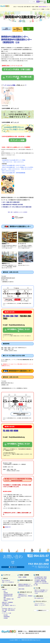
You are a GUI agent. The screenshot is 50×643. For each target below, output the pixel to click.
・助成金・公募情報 (22, 577)
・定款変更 (5, 592)
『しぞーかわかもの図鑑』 (9, 85)
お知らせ (14, 6)
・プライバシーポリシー (39, 603)
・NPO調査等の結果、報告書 (40, 577)
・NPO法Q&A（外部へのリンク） (8, 608)
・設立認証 (5, 615)
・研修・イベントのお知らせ (7, 582)
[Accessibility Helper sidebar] (48, 1)
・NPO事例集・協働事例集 (40, 580)
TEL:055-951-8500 (10, 430)
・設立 (4, 591)
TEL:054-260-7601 (10, 316)
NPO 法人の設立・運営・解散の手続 (24, 6)
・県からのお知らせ (5, 580)
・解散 (4, 597)
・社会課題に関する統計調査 (40, 581)
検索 (38, 1)
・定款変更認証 (6, 616)
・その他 (36, 593)
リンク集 (47, 9)
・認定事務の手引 (5, 604)
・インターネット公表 (6, 613)
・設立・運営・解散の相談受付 (8, 610)
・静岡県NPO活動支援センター (24, 584)
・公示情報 (3, 611)
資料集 (43, 9)
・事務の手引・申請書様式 (7, 602)
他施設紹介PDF (8, 527)
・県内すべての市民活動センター (41, 590)
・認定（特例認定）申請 (8, 599)
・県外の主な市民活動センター (40, 591)
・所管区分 (5, 600)
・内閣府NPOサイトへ (22, 594)
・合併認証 (5, 618)
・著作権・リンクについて (39, 605)
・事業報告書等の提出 (7, 596)
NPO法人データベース (36, 9)
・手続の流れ (4, 589)
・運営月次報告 (21, 589)
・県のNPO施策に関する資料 (40, 578)
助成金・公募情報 (35, 6)
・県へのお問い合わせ (38, 598)
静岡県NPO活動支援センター (44, 6)
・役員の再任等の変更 (7, 594)
